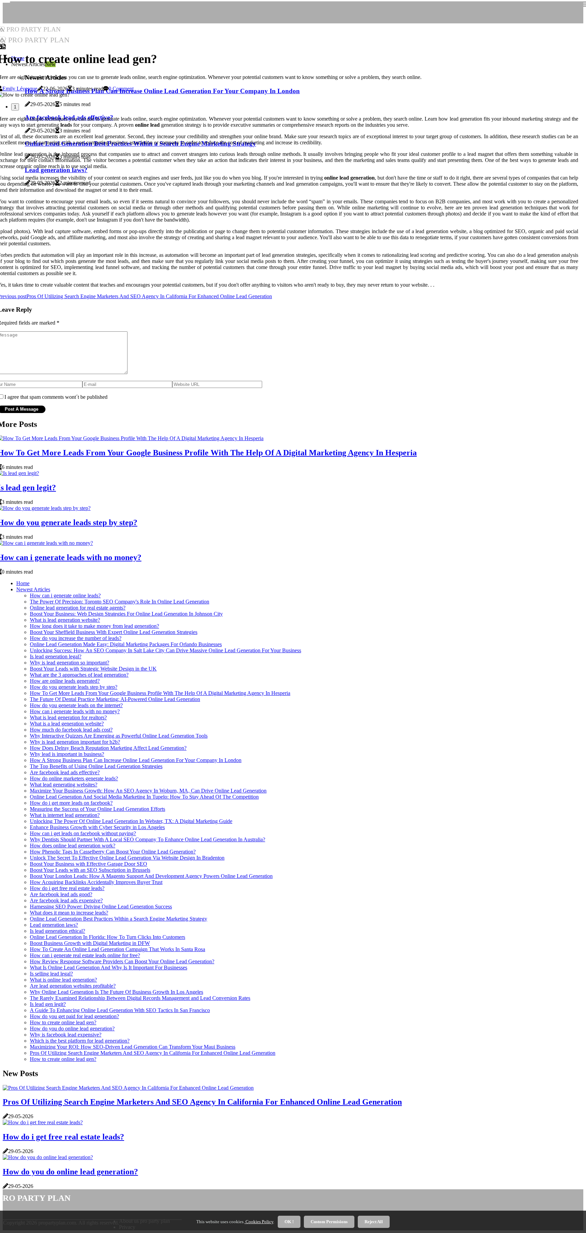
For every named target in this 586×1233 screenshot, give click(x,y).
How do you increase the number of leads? (75, 638)
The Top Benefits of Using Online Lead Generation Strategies (96, 766)
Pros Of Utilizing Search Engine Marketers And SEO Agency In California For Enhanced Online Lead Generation (152, 1053)
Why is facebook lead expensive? (65, 1034)
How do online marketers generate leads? (74, 778)
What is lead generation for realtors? (68, 717)
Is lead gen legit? (48, 1004)
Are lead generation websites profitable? (73, 986)
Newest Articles (33, 589)
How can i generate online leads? (65, 595)
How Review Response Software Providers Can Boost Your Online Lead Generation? (122, 961)
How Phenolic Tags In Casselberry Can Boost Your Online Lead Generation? (113, 852)
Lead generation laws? (54, 925)
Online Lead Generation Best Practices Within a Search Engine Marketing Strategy (118, 919)
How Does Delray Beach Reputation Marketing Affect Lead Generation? (108, 748)
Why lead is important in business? (67, 754)
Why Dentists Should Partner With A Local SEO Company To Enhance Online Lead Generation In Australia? (147, 839)
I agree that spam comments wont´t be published (56, 397)
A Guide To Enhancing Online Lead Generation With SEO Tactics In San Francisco (120, 1010)
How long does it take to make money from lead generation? (94, 626)
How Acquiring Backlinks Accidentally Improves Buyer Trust (96, 882)
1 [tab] (15, 106)
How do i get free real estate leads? (67, 888)
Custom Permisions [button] (329, 1221)
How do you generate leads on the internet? (76, 705)
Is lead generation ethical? (57, 931)
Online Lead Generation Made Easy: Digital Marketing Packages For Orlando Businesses (126, 644)
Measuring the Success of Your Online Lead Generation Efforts (97, 809)
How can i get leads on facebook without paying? (83, 833)
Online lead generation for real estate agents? (77, 608)
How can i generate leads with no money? (75, 711)
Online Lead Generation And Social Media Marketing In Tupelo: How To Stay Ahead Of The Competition (144, 797)
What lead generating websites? (63, 784)
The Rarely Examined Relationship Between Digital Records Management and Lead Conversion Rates (140, 998)
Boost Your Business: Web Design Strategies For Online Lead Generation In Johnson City (126, 614)
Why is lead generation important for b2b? (75, 742)
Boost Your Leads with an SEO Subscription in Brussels (90, 870)
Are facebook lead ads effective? (65, 772)
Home (23, 583)
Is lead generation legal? (55, 656)
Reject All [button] (374, 1221)
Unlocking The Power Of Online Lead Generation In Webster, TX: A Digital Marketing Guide (131, 821)
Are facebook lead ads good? (61, 894)
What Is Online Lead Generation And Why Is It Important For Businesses (108, 967)
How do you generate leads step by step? (73, 687)
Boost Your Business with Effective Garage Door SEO (88, 864)
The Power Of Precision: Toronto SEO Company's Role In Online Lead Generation (119, 601)
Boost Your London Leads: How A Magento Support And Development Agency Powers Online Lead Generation (151, 876)
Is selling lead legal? (51, 974)
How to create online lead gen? (63, 1022)
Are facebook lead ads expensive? (66, 900)
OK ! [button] (289, 1221)
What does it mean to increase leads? (69, 913)
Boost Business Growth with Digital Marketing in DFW (90, 943)
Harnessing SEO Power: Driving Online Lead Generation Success (101, 906)
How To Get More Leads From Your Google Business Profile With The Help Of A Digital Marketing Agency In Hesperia (160, 693)
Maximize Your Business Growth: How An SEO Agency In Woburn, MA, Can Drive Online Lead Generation (148, 791)
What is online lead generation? (63, 980)
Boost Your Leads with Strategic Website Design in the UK (93, 669)
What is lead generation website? (65, 620)
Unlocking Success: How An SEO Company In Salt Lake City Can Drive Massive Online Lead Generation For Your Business (165, 650)
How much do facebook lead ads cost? (71, 730)
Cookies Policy (259, 1221)
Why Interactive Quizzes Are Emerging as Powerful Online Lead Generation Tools (119, 736)
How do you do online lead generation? (72, 1028)
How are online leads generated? (65, 681)
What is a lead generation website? (67, 723)
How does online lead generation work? (72, 845)
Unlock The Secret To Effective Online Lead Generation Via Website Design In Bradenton (127, 858)
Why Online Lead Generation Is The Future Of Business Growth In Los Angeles (116, 992)
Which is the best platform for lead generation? (80, 1041)
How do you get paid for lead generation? (74, 1016)
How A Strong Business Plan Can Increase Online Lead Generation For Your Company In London (135, 760)
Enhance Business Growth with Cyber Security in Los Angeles (97, 827)
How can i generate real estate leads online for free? (85, 955)
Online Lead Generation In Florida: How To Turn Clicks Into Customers (107, 937)
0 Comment (121, 88)
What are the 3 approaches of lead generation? (79, 675)
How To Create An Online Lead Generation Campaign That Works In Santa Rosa (117, 949)
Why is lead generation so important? (69, 662)
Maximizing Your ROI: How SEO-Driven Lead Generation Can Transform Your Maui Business (132, 1047)
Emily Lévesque (19, 88)
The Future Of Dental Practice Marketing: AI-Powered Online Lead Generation (115, 699)
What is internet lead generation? (65, 815)
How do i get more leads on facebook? (71, 803)
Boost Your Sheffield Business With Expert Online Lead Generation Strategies (113, 632)
